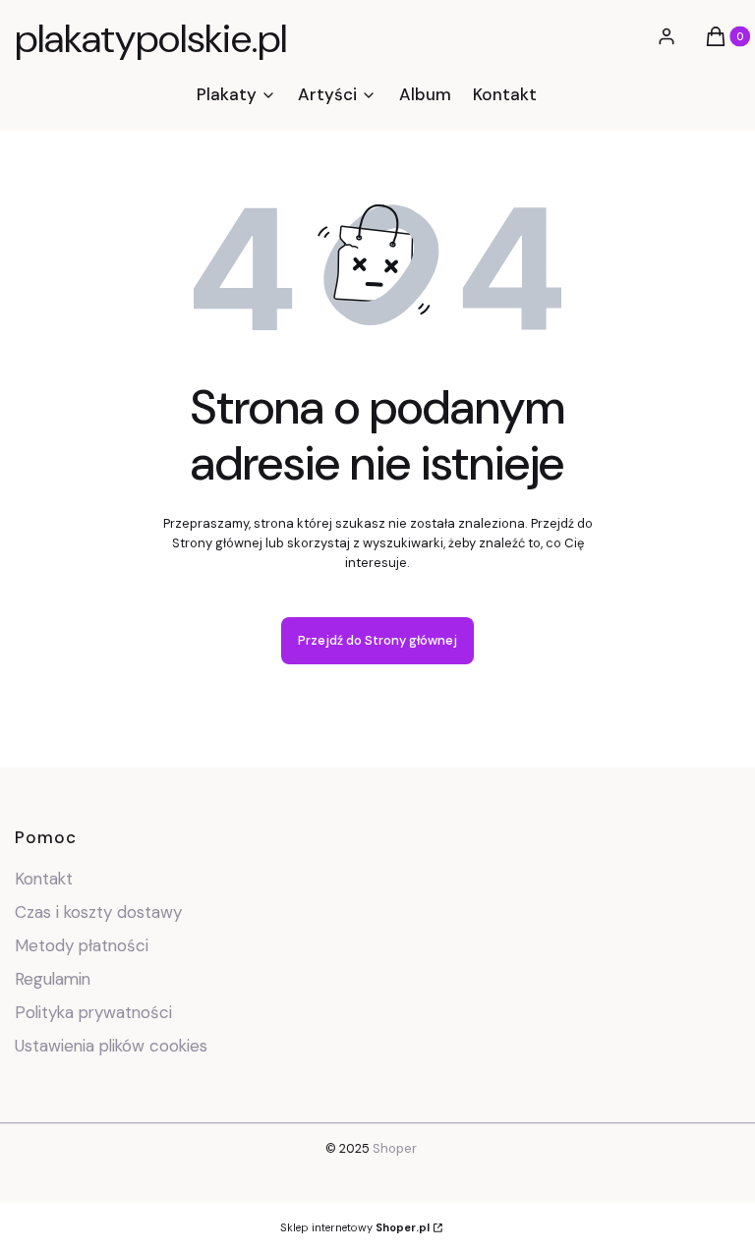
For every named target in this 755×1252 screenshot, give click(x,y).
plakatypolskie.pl (151, 38)
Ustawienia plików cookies (113, 1045)
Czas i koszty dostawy (98, 912)
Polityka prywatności (93, 1012)
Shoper (395, 1148)
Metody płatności (81, 945)
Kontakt (44, 878)
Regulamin (52, 979)
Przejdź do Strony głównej (377, 640)
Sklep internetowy (355, 1227)
